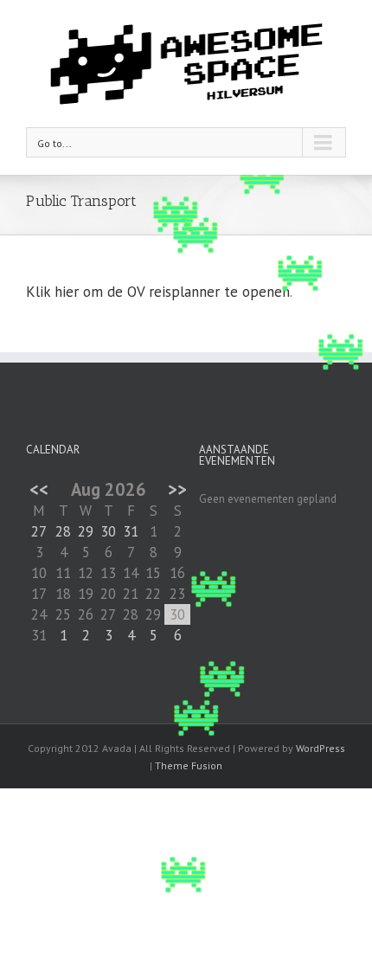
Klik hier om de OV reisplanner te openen (158, 291)
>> (177, 489)
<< (38, 489)
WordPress (320, 748)
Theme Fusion (188, 765)
